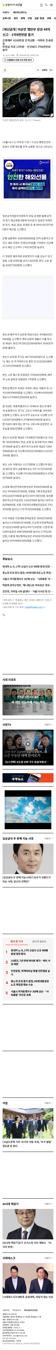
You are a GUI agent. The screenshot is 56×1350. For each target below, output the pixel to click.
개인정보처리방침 (30, 1310)
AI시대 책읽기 (10, 1204)
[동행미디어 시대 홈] (12, 5)
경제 (23, 18)
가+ (51, 70)
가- (38, 70)
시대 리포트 (9, 679)
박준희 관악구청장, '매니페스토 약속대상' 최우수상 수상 (28, 585)
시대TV (6, 724)
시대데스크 (8, 1258)
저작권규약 (16, 1310)
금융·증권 (39, 18)
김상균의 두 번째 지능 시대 (17, 838)
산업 (30, 18)
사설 (5, 1103)
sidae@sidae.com (34, 607)
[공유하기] (41, 5)
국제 (49, 18)
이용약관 (5, 1310)
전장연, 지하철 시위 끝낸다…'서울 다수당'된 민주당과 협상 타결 (28, 591)
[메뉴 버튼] (51, 5)
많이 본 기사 (17, 941)
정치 (16, 18)
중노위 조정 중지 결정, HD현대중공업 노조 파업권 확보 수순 (28, 572)
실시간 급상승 (39, 941)
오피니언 (6, 18)
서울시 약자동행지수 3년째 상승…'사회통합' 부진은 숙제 (28, 579)
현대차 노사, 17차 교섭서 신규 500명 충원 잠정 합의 (28, 566)
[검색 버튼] (46, 5)
